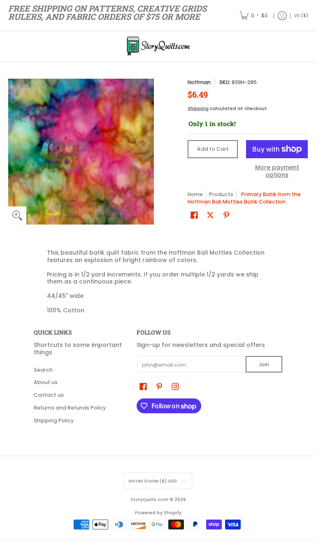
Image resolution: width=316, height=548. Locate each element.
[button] (194, 215)
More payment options (277, 171)
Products (221, 194)
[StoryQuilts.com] (158, 46)
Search (43, 369)
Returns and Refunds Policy (70, 407)
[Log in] (282, 15)
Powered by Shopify (158, 513)
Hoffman (199, 82)
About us (46, 382)
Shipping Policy (54, 420)
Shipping (198, 108)
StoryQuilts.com (149, 499)
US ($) (301, 15)
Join (264, 364)
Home (195, 194)
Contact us (49, 394)
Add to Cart (213, 148)
